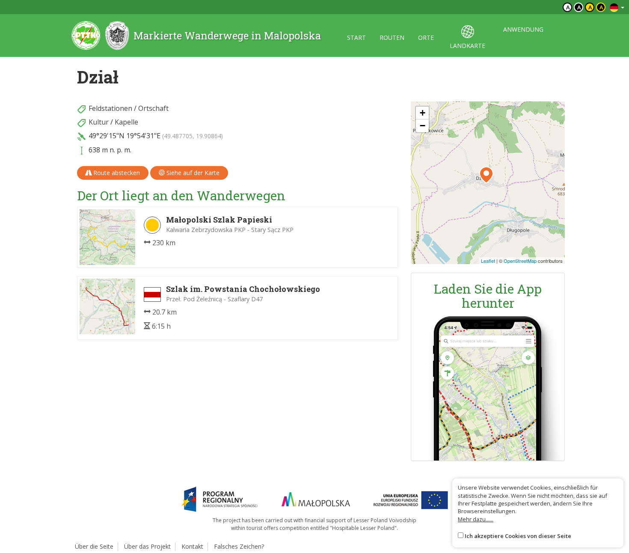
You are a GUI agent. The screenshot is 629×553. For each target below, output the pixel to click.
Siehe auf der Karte (192, 173)
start (356, 37)
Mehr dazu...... (475, 519)
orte (426, 37)
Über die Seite (94, 546)
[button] (486, 175)
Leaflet (488, 260)
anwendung (523, 29)
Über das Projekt (147, 546)
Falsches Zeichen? (239, 546)
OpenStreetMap (520, 260)
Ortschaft (153, 108)
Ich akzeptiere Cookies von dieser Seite (518, 536)
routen (392, 37)
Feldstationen (110, 108)
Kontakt (192, 546)
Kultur (99, 122)
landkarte (467, 46)
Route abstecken (116, 173)
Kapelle (126, 122)
